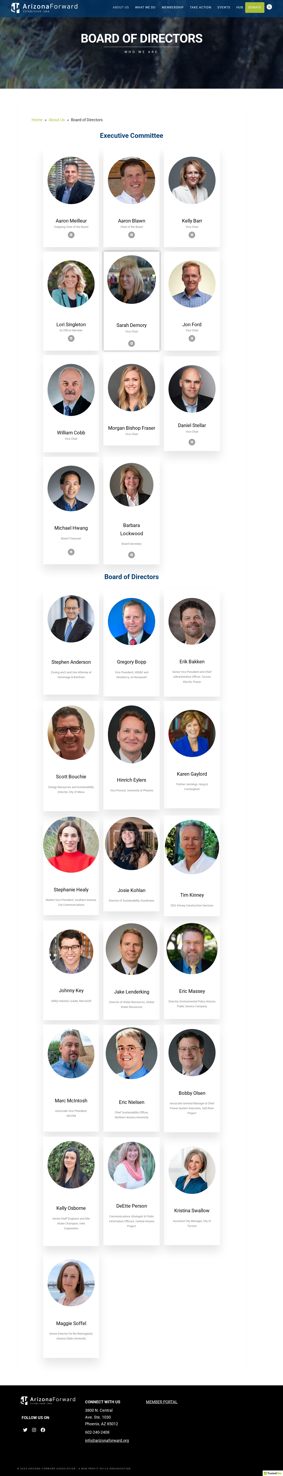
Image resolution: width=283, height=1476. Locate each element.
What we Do (145, 7)
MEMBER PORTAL (162, 1402)
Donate (254, 7)
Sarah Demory (132, 325)
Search (269, 7)
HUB (239, 7)
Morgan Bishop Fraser (131, 428)
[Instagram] (34, 1431)
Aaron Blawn (131, 221)
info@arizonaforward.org (107, 1440)
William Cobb (71, 432)
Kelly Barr (192, 221)
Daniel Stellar (192, 425)
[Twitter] (25, 1431)
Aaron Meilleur (71, 221)
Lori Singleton (71, 324)
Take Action (200, 7)
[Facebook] (43, 1431)
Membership (173, 7)
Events (224, 7)
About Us (121, 7)
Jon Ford (191, 324)
